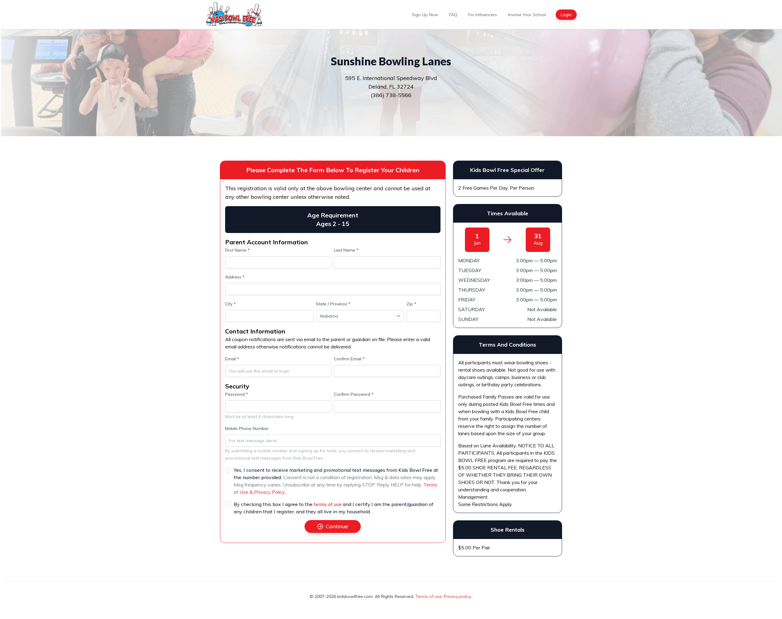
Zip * (411, 304)
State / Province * (333, 304)
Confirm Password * (354, 394)
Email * (232, 359)
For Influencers (482, 14)
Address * (235, 277)
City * (230, 304)
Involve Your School (527, 14)
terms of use (328, 504)
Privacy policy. (458, 596)
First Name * (237, 250)
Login (566, 14)
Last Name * (346, 250)
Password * (236, 394)
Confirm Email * (349, 359)
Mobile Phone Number (247, 428)
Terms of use (428, 596)
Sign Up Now (425, 14)
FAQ (453, 14)
